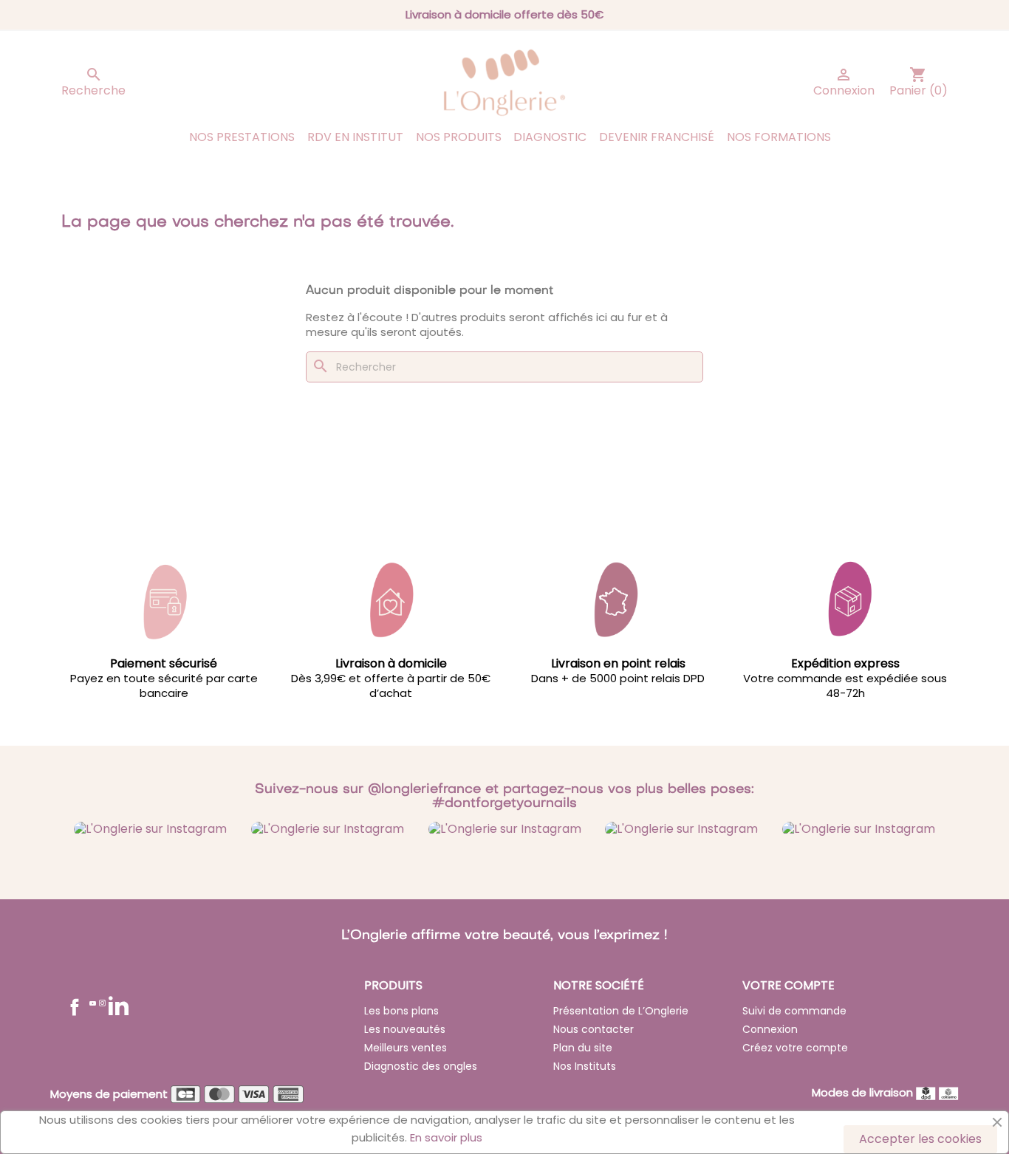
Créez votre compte (795, 1047)
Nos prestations (242, 136)
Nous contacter (593, 1029)
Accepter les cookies (920, 1138)
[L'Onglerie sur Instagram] (150, 828)
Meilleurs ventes (405, 1047)
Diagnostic (549, 136)
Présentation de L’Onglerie (620, 1010)
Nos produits (459, 136)
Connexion (770, 1029)
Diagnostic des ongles (420, 1066)
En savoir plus (446, 1137)
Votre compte (788, 985)
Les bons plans (401, 1010)
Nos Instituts (584, 1066)
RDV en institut (355, 136)
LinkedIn (119, 1005)
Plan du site (582, 1047)
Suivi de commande (794, 1010)
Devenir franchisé (656, 136)
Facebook (74, 1007)
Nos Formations (779, 136)
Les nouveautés (404, 1029)
